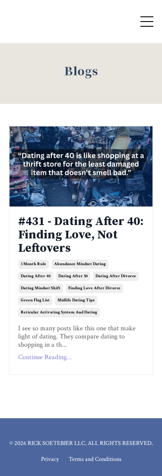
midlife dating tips (76, 300)
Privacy (50, 459)
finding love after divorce (94, 288)
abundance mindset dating (80, 264)
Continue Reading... (45, 357)
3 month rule (33, 264)
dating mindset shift (40, 288)
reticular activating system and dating (59, 312)
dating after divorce (115, 276)
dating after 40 (36, 276)
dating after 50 (73, 276)
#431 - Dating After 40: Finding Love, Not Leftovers (80, 235)
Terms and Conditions (95, 459)
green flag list (35, 300)
